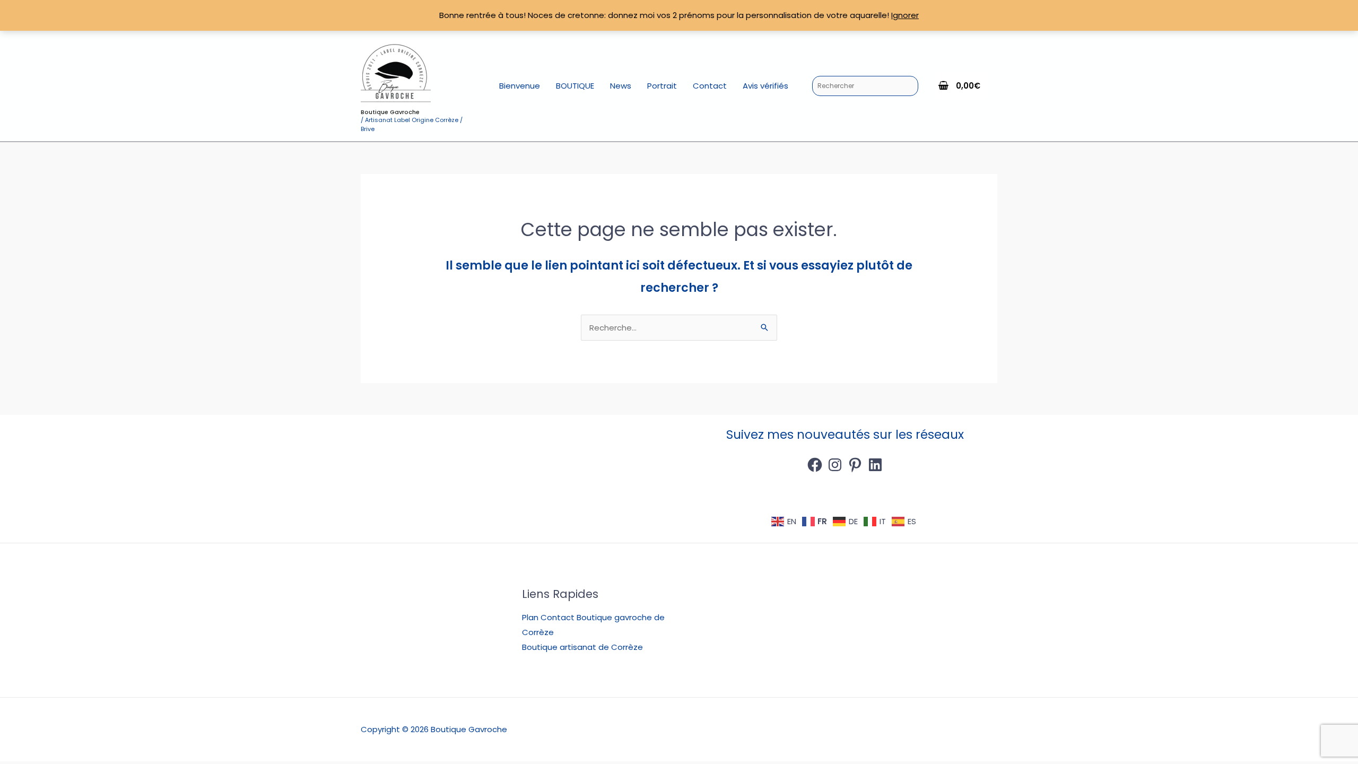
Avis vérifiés (765, 85)
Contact (710, 85)
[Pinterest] (855, 464)
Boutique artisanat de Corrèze (582, 647)
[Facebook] (814, 464)
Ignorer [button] (905, 15)
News (620, 85)
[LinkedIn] (875, 464)
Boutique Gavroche (390, 112)
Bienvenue (519, 85)
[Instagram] (834, 464)
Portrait (662, 85)
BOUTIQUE (575, 85)
